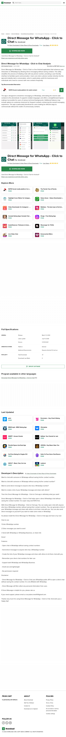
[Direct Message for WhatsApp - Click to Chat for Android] (3, 41)
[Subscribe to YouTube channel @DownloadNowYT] (10, 722)
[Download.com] (6, 3)
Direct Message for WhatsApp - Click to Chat (35, 40)
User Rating (46, 45)
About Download (28, 700)
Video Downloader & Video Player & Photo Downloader (41, 473)
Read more (62, 66)
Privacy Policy (49, 700)
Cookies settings (50, 713)
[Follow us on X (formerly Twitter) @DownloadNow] (7, 722)
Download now (18, 51)
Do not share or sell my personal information (52, 709)
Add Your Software (29, 703)
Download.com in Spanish (31, 709)
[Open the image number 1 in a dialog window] (24, 135)
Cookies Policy (50, 706)
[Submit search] (13, 2)
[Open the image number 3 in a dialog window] (56, 135)
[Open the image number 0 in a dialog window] (8, 135)
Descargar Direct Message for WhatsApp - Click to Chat (17, 378)
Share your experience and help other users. (14, 58)
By (23, 45)
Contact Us (27, 706)
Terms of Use (49, 703)
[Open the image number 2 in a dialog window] (40, 135)
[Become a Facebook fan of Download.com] (3, 722)
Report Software (34, 366)
